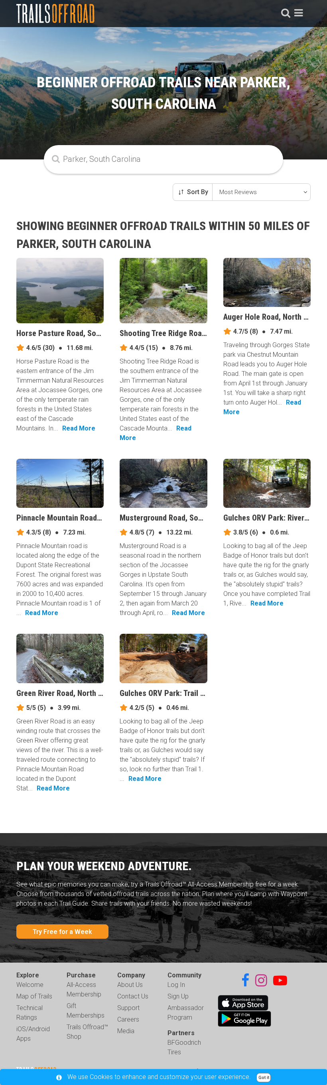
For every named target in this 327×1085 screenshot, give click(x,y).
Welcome (29, 985)
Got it (263, 1077)
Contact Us (132, 996)
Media (125, 1031)
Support (128, 1008)
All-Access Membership (84, 989)
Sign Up (178, 996)
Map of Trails (34, 996)
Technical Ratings (29, 1012)
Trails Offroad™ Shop (87, 1031)
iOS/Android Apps (33, 1033)
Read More (78, 428)
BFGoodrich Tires (184, 1047)
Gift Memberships (85, 1010)
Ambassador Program (185, 1012)
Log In (176, 985)
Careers (128, 1019)
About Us (130, 985)
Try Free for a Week (62, 932)
